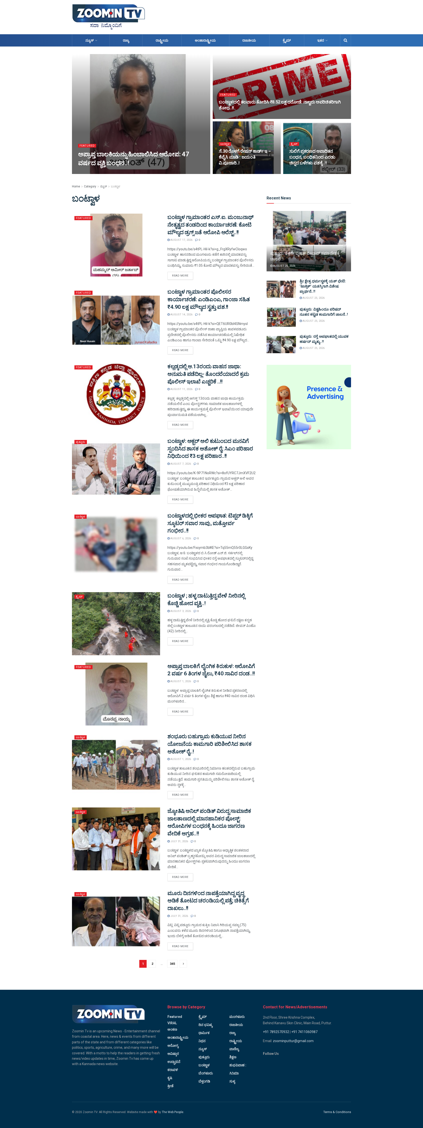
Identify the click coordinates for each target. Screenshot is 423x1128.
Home (76, 186)
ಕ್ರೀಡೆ (170, 1086)
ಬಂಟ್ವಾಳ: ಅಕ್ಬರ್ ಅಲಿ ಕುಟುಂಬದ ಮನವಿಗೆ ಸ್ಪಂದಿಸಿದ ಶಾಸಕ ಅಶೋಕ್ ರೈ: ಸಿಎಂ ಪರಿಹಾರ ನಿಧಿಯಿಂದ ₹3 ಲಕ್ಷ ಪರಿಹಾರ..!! (210, 448)
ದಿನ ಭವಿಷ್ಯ (205, 1025)
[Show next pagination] (183, 964)
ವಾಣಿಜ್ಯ (234, 1049)
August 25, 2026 (283, 265)
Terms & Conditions (337, 1112)
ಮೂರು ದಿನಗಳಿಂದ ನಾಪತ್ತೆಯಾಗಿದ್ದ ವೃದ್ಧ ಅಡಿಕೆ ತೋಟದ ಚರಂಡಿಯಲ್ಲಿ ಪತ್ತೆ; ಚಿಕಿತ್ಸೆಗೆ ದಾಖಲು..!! (208, 900)
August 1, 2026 (180, 681)
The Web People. (173, 1112)
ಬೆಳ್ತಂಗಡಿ (204, 1081)
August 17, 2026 (303, 172)
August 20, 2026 (232, 117)
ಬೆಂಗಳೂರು (206, 1073)
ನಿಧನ (202, 1041)
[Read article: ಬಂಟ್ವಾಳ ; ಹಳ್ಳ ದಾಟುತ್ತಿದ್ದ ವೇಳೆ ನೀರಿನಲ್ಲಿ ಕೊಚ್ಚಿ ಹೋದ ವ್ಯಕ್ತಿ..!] (116, 623)
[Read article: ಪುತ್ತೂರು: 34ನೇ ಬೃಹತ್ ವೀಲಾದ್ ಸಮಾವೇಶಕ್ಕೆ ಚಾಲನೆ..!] (309, 241)
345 (172, 964)
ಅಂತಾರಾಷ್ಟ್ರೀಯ (205, 40)
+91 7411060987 (304, 1032)
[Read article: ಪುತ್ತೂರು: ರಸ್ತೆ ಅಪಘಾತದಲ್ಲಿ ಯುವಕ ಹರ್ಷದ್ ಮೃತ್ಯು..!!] (281, 344)
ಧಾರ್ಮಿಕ (204, 1033)
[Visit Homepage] (108, 17)
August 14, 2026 (181, 314)
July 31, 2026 (179, 841)
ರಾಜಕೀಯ (249, 40)
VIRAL (172, 1023)
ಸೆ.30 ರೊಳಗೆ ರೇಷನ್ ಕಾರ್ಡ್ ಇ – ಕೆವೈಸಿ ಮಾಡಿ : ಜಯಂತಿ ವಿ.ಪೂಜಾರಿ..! (245, 157)
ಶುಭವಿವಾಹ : (237, 1065)
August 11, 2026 (181, 389)
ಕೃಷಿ (169, 1078)
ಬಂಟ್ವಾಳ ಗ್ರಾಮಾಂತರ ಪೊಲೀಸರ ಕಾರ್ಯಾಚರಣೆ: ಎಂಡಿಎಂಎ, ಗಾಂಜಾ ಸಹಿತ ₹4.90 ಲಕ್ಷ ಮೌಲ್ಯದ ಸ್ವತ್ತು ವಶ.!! (208, 299)
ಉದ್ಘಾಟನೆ (173, 1062)
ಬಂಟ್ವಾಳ (225, 144)
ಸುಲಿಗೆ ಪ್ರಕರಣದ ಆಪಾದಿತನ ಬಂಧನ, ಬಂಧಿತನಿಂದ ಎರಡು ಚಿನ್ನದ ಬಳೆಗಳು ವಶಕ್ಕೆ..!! (312, 157)
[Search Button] (345, 40)
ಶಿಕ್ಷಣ (232, 1057)
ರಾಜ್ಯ (126, 40)
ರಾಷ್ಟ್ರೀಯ (162, 40)
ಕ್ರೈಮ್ (287, 40)
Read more (182, 275)
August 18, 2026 (232, 172)
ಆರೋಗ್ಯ (172, 1045)
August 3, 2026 (180, 611)
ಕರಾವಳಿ (172, 1070)
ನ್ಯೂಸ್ (89, 40)
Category (90, 186)
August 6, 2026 (180, 538)
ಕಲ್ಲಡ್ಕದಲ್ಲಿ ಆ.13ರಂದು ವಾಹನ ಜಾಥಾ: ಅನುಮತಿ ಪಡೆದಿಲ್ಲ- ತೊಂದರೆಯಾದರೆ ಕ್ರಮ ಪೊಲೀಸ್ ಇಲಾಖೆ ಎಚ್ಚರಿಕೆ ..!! (208, 374)
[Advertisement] (262, 16)
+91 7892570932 (276, 1032)
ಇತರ (320, 40)
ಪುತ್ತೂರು (80, 442)
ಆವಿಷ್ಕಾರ (173, 1054)
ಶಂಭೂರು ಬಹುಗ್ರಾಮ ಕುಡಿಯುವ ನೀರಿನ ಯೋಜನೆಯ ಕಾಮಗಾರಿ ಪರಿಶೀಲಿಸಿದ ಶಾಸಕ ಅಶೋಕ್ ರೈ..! (209, 744)
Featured (87, 145)
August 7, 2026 (180, 463)
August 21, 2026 (91, 172)
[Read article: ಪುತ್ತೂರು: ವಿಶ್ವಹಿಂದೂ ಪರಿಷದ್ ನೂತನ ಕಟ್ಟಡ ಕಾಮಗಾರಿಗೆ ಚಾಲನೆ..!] (281, 317)
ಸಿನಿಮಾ (234, 1073)
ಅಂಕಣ (172, 1029)
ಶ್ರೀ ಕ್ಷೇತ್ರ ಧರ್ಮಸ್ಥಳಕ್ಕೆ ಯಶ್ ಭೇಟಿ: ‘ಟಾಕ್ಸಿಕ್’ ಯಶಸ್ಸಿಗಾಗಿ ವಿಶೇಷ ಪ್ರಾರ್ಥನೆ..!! (323, 286)
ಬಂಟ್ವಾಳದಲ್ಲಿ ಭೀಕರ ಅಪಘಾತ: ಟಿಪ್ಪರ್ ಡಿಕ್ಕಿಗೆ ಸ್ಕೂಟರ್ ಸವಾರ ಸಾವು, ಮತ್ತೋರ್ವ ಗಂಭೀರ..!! (210, 523)
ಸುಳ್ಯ (232, 1081)
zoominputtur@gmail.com (293, 1041)
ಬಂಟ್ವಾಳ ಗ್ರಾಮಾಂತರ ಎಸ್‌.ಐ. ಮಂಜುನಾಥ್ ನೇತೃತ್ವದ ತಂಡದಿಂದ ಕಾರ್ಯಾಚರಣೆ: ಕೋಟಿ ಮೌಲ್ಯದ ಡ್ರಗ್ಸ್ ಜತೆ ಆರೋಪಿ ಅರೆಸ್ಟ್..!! (210, 224)
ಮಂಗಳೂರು (237, 1017)
